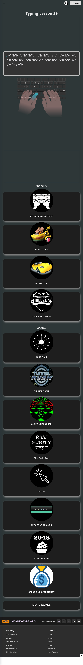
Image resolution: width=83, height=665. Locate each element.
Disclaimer (51, 648)
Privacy (50, 645)
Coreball (9, 638)
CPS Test (9, 645)
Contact (50, 638)
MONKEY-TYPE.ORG (24, 621)
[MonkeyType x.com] (64, 621)
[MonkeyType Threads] (74, 621)
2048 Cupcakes (11, 652)
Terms (50, 641)
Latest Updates (53, 652)
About (50, 634)
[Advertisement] (41, 33)
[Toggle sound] (66, 3)
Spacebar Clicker (12, 641)
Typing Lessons (11, 648)
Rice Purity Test (11, 634)
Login (76, 3)
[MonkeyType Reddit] (79, 621)
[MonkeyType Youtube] (69, 621)
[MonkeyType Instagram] (59, 621)
